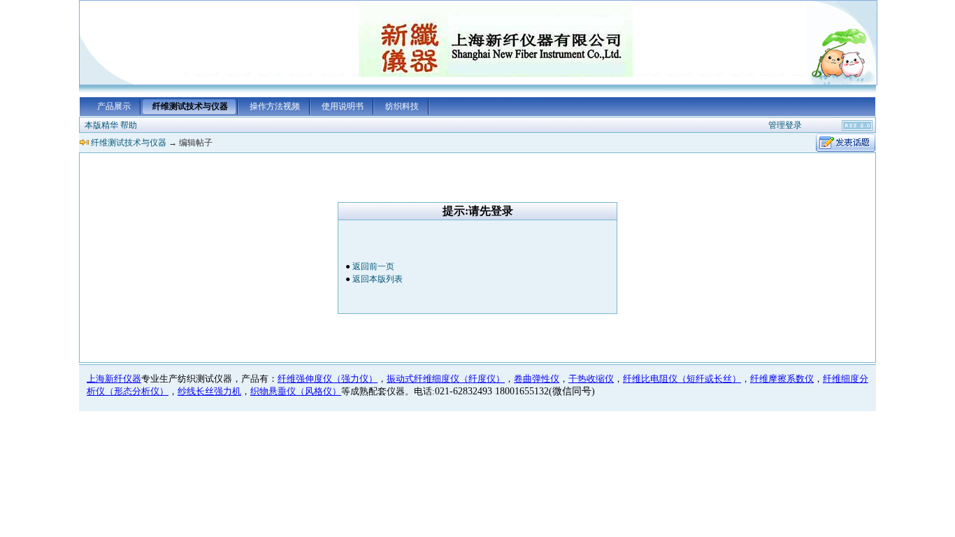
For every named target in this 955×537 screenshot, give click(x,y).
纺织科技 (402, 106)
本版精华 (101, 125)
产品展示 (114, 106)
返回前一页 (373, 266)
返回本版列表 (377, 279)
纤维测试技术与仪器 (190, 106)
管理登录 (785, 125)
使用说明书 (343, 106)
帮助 (128, 125)
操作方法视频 (275, 106)
